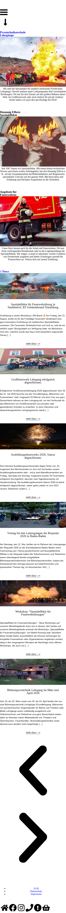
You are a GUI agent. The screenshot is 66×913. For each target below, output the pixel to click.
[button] (33, 770)
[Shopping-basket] (46, 908)
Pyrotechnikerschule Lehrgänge (12, 34)
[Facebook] (13, 908)
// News (4, 271)
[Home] (4, 908)
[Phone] (29, 908)
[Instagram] (21, 908)
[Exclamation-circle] (38, 908)
